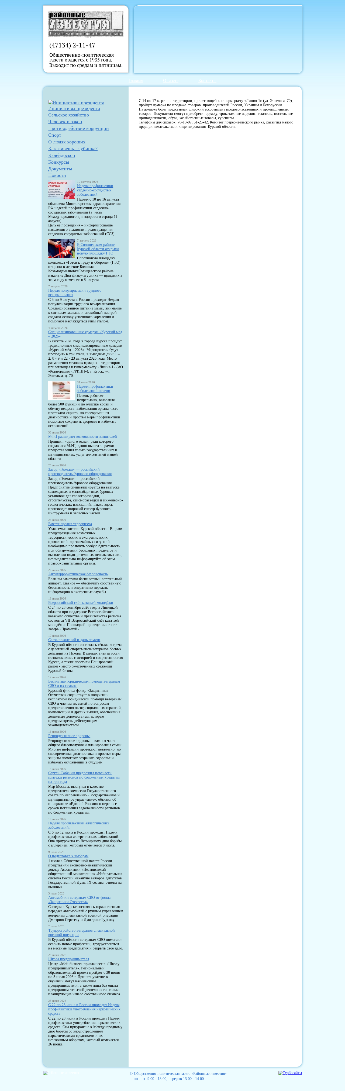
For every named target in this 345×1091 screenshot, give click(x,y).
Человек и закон (65, 121)
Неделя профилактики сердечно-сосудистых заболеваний (95, 190)
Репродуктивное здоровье (69, 736)
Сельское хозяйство (68, 115)
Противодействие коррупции (78, 128)
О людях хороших (66, 141)
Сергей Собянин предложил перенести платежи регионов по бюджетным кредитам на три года (84, 777)
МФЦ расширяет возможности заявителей (82, 437)
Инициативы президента (74, 108)
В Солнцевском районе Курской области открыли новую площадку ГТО (98, 249)
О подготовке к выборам (68, 856)
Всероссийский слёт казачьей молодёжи (80, 603)
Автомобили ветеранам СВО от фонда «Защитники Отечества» (79, 900)
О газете (170, 80)
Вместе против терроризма (70, 524)
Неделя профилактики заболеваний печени (95, 388)
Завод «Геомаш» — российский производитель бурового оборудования (80, 471)
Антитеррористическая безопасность (78, 574)
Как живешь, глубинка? (73, 148)
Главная (136, 80)
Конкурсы (58, 162)
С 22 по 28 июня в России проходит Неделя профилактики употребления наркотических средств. (84, 1009)
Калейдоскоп (61, 155)
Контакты (207, 80)
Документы (60, 168)
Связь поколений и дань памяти (74, 640)
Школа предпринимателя (68, 959)
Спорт (54, 135)
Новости (57, 175)
